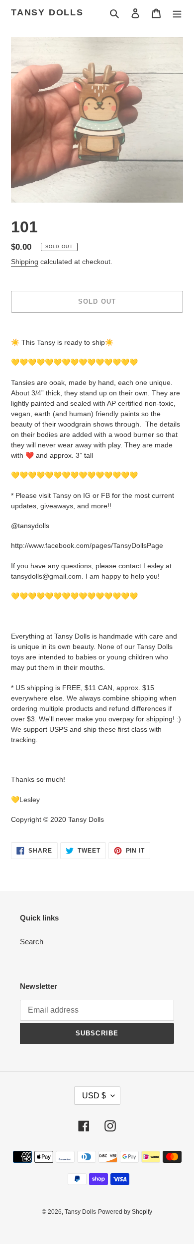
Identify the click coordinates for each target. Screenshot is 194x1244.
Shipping (24, 262)
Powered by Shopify (125, 1211)
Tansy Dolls (47, 12)
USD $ (94, 1095)
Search (31, 941)
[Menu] (177, 13)
